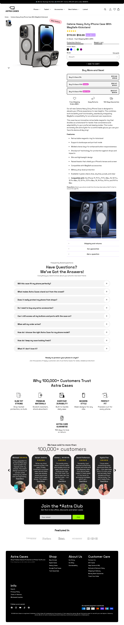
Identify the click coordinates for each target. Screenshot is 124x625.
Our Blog (71, 563)
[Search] (105, 9)
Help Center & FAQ (94, 565)
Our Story (72, 560)
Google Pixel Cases (55, 568)
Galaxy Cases (53, 565)
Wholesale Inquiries (17, 597)
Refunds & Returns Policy (96, 568)
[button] (72, 31)
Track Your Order (93, 576)
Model (93, 53)
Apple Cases (53, 563)
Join (78, 517)
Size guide (116, 53)
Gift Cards (91, 563)
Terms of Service (16, 594)
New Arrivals (53, 560)
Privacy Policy (15, 592)
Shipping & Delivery (94, 571)
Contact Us (92, 560)
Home (6, 17)
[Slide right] (115, 470)
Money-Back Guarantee (95, 573)
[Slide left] (9, 470)
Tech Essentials (54, 571)
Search (13, 589)
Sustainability (73, 565)
